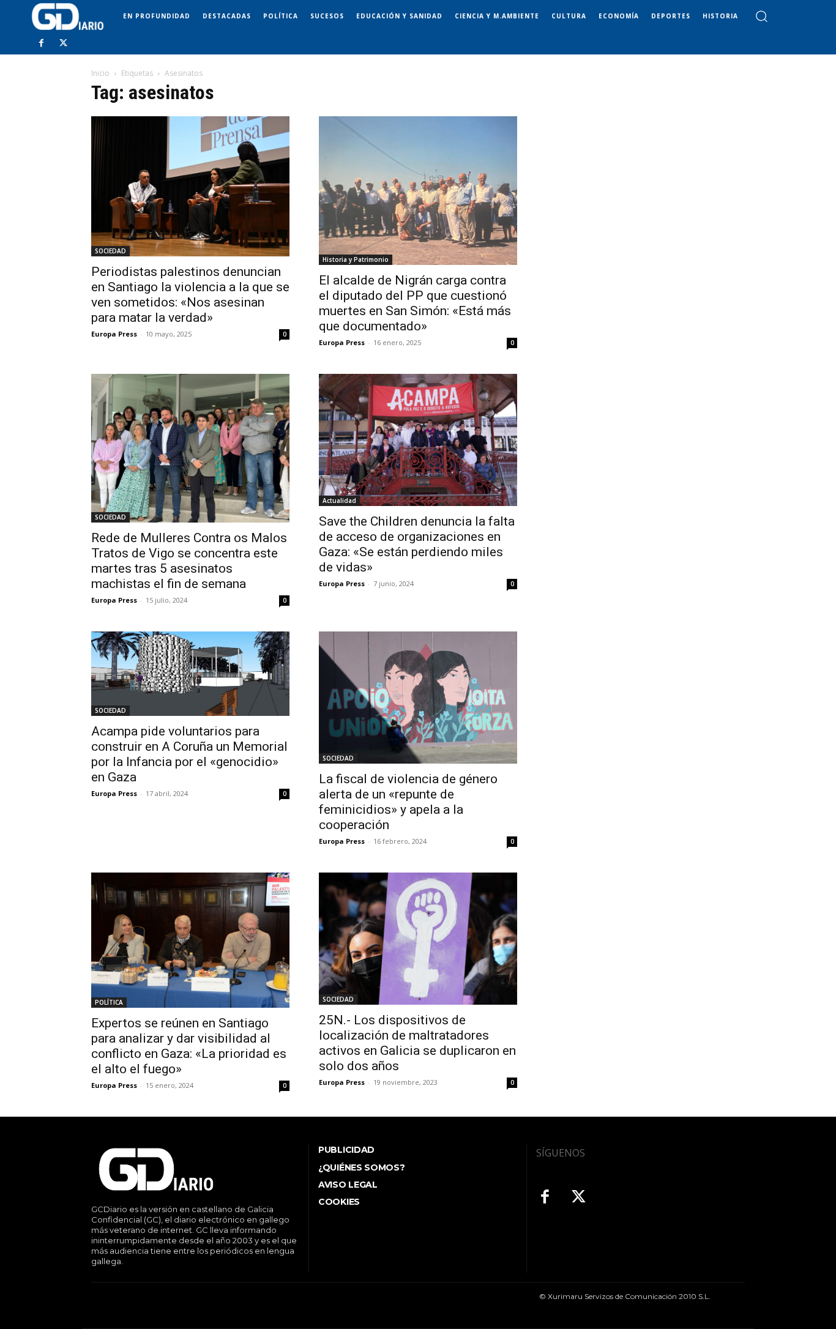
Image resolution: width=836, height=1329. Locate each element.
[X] (63, 43)
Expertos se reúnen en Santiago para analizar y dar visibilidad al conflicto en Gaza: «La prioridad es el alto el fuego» (188, 1046)
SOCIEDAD (110, 251)
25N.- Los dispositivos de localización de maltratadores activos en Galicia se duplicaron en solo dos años (417, 1043)
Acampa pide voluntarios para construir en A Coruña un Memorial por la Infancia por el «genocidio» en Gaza (189, 754)
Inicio (100, 73)
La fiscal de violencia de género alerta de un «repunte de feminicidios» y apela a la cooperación (408, 802)
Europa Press (114, 333)
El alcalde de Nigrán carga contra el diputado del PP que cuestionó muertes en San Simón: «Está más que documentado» (415, 303)
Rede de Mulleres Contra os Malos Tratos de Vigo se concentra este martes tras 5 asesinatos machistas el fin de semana (189, 560)
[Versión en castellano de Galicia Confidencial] (67, 16)
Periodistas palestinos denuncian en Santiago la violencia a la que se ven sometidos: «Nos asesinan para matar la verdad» (190, 294)
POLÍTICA (109, 1002)
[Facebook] (41, 43)
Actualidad (339, 500)
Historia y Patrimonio (356, 259)
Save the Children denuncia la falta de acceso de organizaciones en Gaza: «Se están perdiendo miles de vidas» (417, 544)
